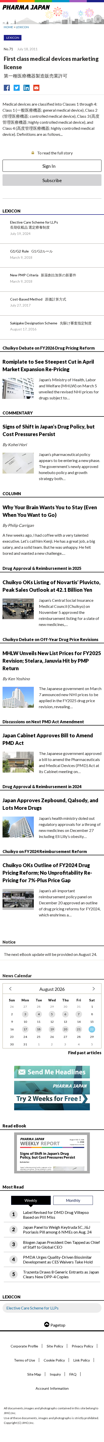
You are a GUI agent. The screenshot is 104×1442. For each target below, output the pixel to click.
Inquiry (55, 1374)
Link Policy (81, 1360)
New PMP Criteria (24, 275)
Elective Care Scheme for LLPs (34, 222)
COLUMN (12, 493)
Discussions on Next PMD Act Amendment (43, 721)
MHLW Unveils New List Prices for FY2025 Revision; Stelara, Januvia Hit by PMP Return (52, 660)
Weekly (30, 1200)
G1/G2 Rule (19, 251)
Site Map (34, 1374)
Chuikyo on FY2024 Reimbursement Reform (45, 851)
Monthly (73, 1200)
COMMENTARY (18, 412)
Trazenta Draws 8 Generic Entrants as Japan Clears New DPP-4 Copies (61, 1274)
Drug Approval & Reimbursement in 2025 (42, 568)
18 (38, 1029)
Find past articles (84, 1052)
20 (65, 1029)
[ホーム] (26, 6)
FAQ (72, 1374)
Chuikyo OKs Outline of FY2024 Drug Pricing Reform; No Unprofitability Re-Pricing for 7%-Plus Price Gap (47, 872)
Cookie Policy (54, 1360)
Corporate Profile (24, 1346)
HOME (8, 27)
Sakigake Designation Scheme (33, 323)
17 (25, 1029)
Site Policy (55, 1346)
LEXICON (22, 27)
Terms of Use (24, 1360)
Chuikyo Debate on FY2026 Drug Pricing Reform (49, 348)
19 (52, 1029)
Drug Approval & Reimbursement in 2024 (42, 786)
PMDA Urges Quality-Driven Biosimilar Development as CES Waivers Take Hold (58, 1259)
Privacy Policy (82, 1346)
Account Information (52, 1388)
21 (79, 1029)
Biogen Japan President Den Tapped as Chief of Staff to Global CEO (61, 1244)
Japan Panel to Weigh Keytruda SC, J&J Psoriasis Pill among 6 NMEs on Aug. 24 (57, 1229)
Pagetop (57, 1325)
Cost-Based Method (26, 299)
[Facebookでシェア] (7, 86)
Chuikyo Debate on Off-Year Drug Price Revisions (50, 639)
